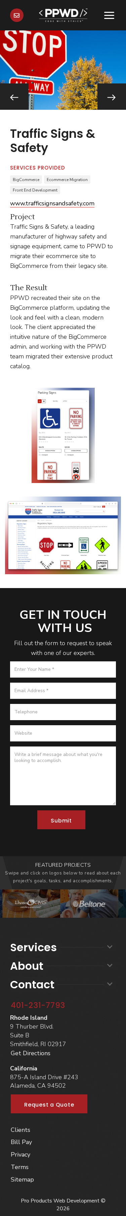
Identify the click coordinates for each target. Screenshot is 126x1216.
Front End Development (35, 190)
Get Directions (30, 1053)
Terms (20, 1167)
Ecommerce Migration (67, 179)
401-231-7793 (38, 1005)
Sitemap (22, 1179)
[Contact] (17, 15)
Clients (20, 1130)
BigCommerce (26, 179)
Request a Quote (49, 1105)
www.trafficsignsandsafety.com (52, 203)
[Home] (63, 14)
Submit (61, 821)
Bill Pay (21, 1142)
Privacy (20, 1154)
